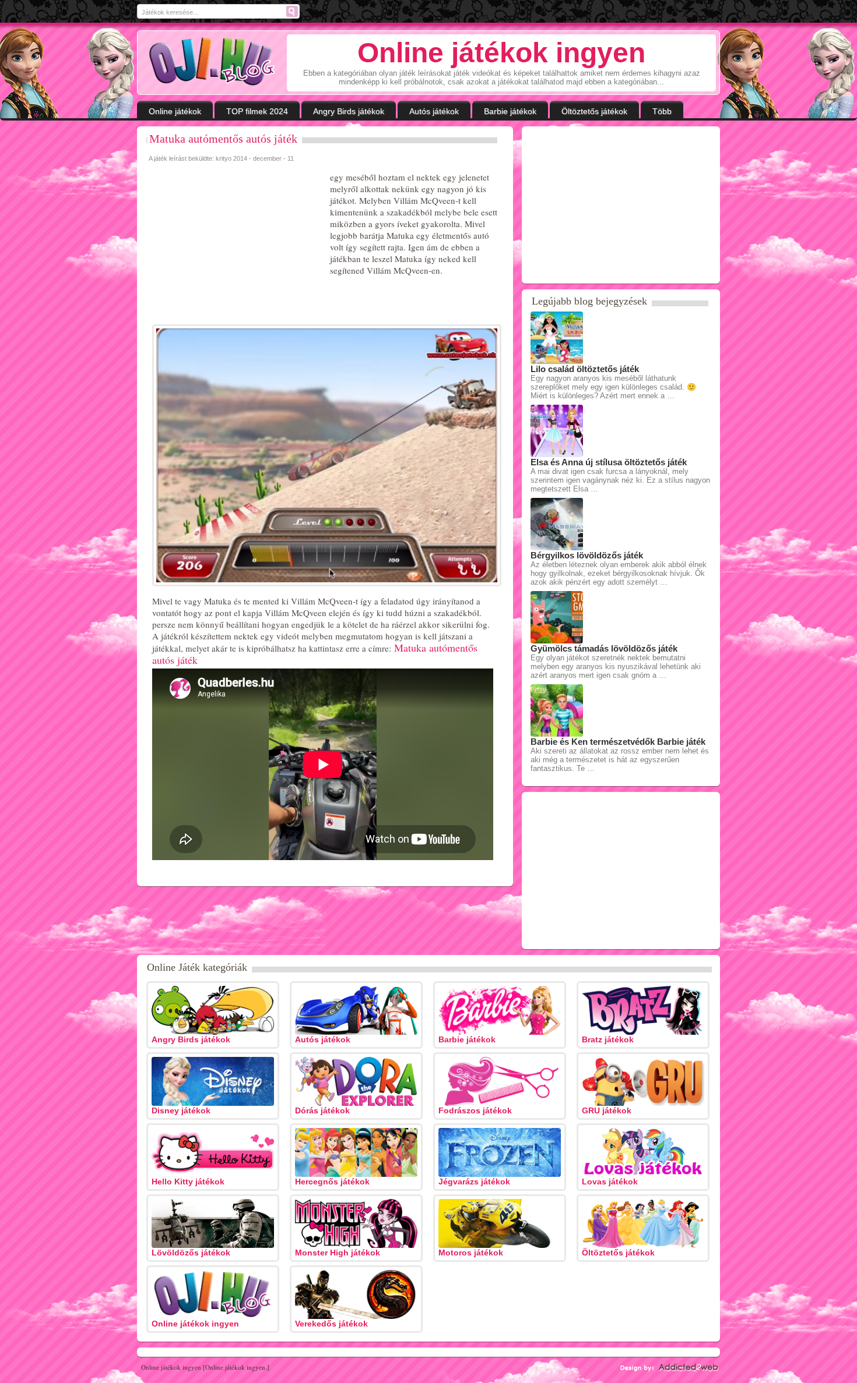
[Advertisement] (236, 244)
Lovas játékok (610, 1181)
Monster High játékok (337, 1252)
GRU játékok (606, 1110)
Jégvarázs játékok (474, 1181)
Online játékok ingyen (195, 1323)
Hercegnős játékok (332, 1181)
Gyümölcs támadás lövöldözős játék (604, 648)
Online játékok (175, 111)
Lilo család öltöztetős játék (585, 369)
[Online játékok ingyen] (212, 61)
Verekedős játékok (331, 1323)
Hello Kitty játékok (188, 1181)
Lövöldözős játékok (191, 1252)
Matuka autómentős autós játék (223, 138)
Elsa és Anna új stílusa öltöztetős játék (609, 462)
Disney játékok (181, 1110)
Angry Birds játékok (348, 111)
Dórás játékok (322, 1110)
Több (662, 111)
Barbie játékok (510, 111)
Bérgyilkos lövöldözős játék (587, 555)
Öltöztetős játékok (594, 111)
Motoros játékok (470, 1252)
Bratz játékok (608, 1039)
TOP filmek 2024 (257, 111)
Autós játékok (434, 111)
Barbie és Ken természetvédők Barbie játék (618, 742)
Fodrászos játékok (475, 1110)
